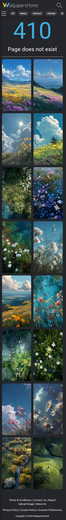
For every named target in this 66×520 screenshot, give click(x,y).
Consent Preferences (50, 510)
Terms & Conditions (20, 500)
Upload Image (26, 504)
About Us (41, 504)
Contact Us (40, 500)
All (13, 13)
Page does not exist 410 (20, 5)
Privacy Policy (10, 510)
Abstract (37, 13)
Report (52, 500)
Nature (23, 13)
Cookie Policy (28, 510)
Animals (51, 13)
